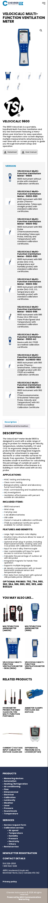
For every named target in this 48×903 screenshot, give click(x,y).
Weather (8, 803)
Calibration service (14, 828)
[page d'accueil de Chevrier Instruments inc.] (13, 3)
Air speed (13, 830)
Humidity (13, 836)
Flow (6, 789)
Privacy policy (10, 881)
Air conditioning (12, 787)
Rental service (11, 847)
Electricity (14, 841)
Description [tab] (11, 422)
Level (6, 806)
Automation (10, 781)
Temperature (11, 814)
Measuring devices (13, 778)
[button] (41, 30)
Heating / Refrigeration (16, 784)
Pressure (8, 808)
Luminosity (9, 800)
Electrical (9, 795)
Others (12, 844)
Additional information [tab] (16, 426)
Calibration (10, 797)
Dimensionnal (11, 792)
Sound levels (10, 811)
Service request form (15, 825)
